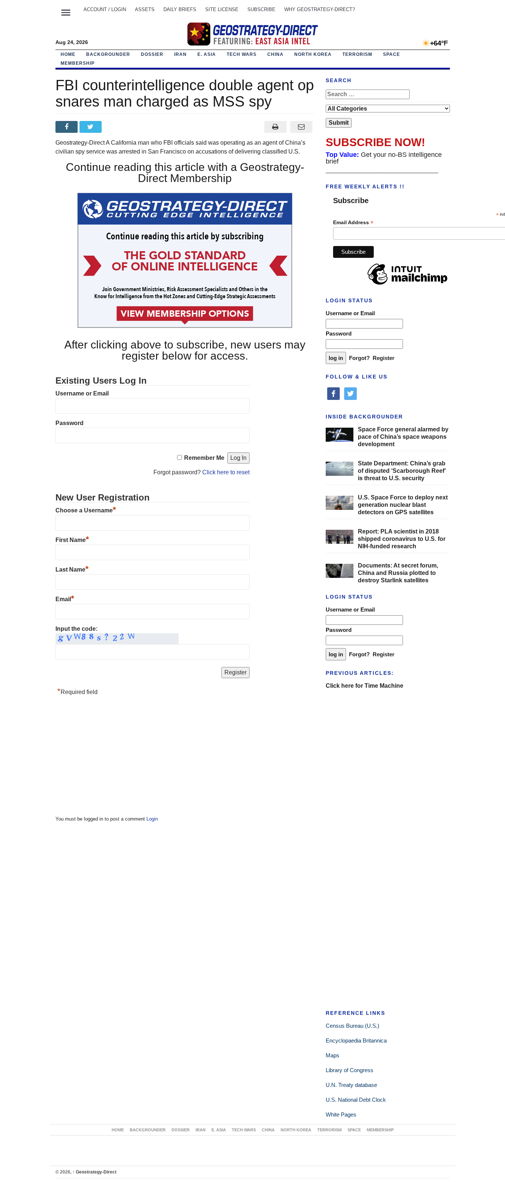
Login (152, 819)
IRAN (180, 54)
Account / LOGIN (105, 9)
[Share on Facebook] (67, 127)
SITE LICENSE (221, 9)
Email (64, 599)
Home (68, 54)
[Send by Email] (301, 127)
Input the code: (76, 629)
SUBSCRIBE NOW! (375, 142)
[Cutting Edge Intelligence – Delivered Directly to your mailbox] (252, 34)
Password (69, 423)
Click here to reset (226, 472)
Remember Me (204, 458)
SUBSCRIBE (261, 9)
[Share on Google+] (116, 127)
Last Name (72, 569)
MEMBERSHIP (78, 63)
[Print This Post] (275, 127)
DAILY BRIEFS (179, 9)
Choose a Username (85, 510)
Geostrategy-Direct (94, 1172)
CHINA (275, 54)
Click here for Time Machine (364, 686)
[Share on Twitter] (91, 127)
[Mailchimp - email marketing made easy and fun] (407, 285)
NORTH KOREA (313, 54)
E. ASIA (206, 54)
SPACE (391, 54)
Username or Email (82, 393)
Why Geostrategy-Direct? (319, 9)
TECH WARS (242, 54)
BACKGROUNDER (108, 54)
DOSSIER (152, 54)
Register (383, 358)
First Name (72, 540)
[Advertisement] (110, 757)
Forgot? (359, 358)
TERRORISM (357, 54)
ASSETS (145, 9)
